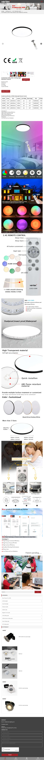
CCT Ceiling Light (17, 11)
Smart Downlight (5, 603)
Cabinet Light (4, 609)
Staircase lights (5, 606)
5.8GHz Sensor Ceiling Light (7, 618)
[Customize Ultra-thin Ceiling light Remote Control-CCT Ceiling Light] (6, 1)
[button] (41, 44)
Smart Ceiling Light (5, 621)
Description (26, 79)
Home (2, 11)
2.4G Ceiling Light (5, 615)
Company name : (4, 724)
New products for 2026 (6, 598)
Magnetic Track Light (6, 612)
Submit (9, 754)
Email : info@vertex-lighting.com (7, 721)
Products (8, 11)
